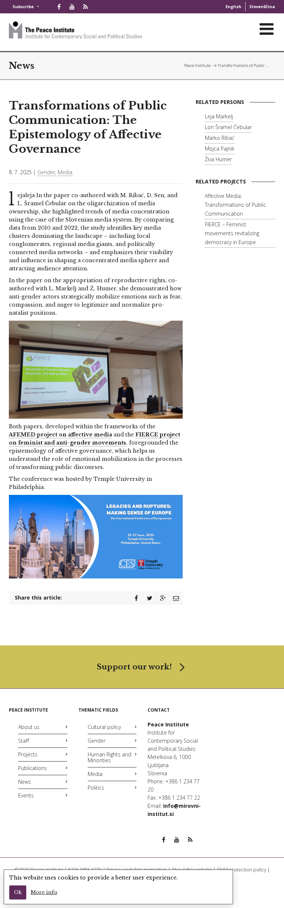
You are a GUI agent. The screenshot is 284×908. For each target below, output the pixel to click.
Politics (96, 787)
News (24, 781)
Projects (27, 754)
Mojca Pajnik (219, 148)
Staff (23, 740)
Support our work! (134, 666)
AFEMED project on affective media (60, 434)
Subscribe (23, 6)
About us (29, 726)
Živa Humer (218, 159)
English (233, 6)
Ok (17, 892)
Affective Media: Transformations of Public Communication (235, 204)
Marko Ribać (219, 137)
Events (26, 795)
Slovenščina (262, 6)
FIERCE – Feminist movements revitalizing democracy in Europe (232, 233)
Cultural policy (104, 726)
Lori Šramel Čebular (228, 127)
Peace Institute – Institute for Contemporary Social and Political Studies (198, 65)
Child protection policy (241, 869)
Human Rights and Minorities (109, 757)
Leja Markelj (219, 116)
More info (44, 892)
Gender (46, 172)
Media (65, 172)
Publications (32, 768)
